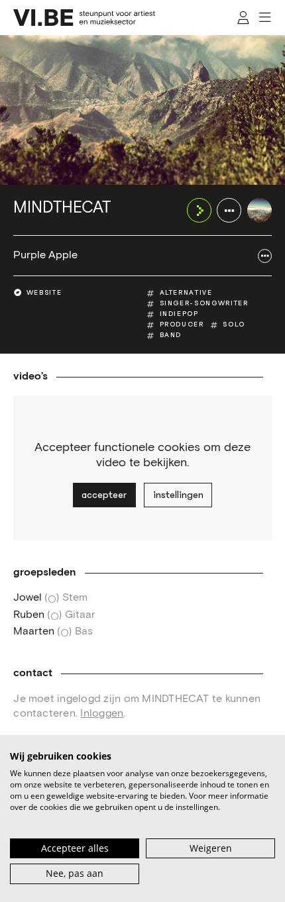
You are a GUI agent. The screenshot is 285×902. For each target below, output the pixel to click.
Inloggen (101, 713)
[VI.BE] (84, 17)
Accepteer (104, 495)
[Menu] (266, 17)
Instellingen (178, 495)
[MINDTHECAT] (259, 210)
